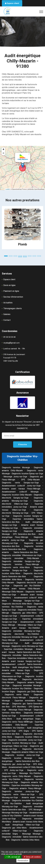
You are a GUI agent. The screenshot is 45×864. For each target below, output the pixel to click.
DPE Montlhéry (19, 706)
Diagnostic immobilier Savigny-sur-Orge (21, 561)
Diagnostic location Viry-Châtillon (17, 688)
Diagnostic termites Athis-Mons (25, 840)
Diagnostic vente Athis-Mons (16, 567)
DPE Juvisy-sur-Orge (13, 770)
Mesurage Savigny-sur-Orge (26, 601)
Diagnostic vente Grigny (17, 694)
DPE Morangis (35, 809)
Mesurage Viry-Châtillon (30, 773)
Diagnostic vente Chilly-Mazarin (16, 776)
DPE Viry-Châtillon (13, 803)
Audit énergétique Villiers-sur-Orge (22, 825)
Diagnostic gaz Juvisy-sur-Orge (16, 764)
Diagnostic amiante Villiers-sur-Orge (27, 752)
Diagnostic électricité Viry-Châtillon (20, 634)
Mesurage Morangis (31, 834)
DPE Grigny (24, 731)
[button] (20, 256)
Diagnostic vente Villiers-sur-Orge (18, 794)
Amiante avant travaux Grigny (16, 670)
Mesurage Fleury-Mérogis (19, 709)
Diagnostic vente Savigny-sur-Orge (20, 482)
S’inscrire (22, 444)
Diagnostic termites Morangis (16, 467)
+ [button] (3, 149)
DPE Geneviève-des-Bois (24, 534)
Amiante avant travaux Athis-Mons (28, 821)
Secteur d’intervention (13, 297)
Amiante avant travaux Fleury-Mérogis (21, 488)
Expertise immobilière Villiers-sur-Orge (25, 658)
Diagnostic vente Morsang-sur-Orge (27, 646)
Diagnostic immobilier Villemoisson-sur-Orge (21, 555)
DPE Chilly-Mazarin (30, 479)
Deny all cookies (33, 857)
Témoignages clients (12, 308)
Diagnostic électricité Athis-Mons (17, 604)
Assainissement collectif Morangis (20, 492)
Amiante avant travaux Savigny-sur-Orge (21, 661)
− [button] (3, 153)
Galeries (6, 314)
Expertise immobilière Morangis (18, 649)
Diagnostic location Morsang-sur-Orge (19, 743)
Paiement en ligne (11, 291)
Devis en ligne (9, 285)
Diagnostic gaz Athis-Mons (24, 613)
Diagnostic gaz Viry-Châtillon (27, 585)
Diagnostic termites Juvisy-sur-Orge (20, 791)
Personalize (23, 860)
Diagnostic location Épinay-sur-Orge (27, 473)
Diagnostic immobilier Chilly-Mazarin (20, 558)
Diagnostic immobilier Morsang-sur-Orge (21, 631)
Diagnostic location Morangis (17, 758)
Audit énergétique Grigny (28, 719)
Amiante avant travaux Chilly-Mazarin (21, 588)
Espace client (12, 3)
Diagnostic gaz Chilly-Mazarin (30, 691)
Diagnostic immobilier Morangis (27, 685)
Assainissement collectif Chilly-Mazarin (26, 767)
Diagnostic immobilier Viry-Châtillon (27, 800)
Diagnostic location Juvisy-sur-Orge (22, 755)
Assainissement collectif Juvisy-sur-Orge (21, 485)
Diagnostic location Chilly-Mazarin (17, 495)
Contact (7, 320)
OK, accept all (13, 857)
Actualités (7, 302)
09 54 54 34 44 (9, 337)
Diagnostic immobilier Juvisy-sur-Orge (25, 740)
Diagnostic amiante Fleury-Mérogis (25, 788)
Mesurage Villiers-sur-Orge (30, 625)
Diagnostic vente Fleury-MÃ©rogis (17, 722)
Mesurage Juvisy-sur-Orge (15, 476)
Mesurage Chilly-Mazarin (12, 591)
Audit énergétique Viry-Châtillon (26, 667)
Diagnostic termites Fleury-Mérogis (20, 564)
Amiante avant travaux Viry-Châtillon (21, 628)
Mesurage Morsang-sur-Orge (14, 812)
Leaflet (8, 189)
